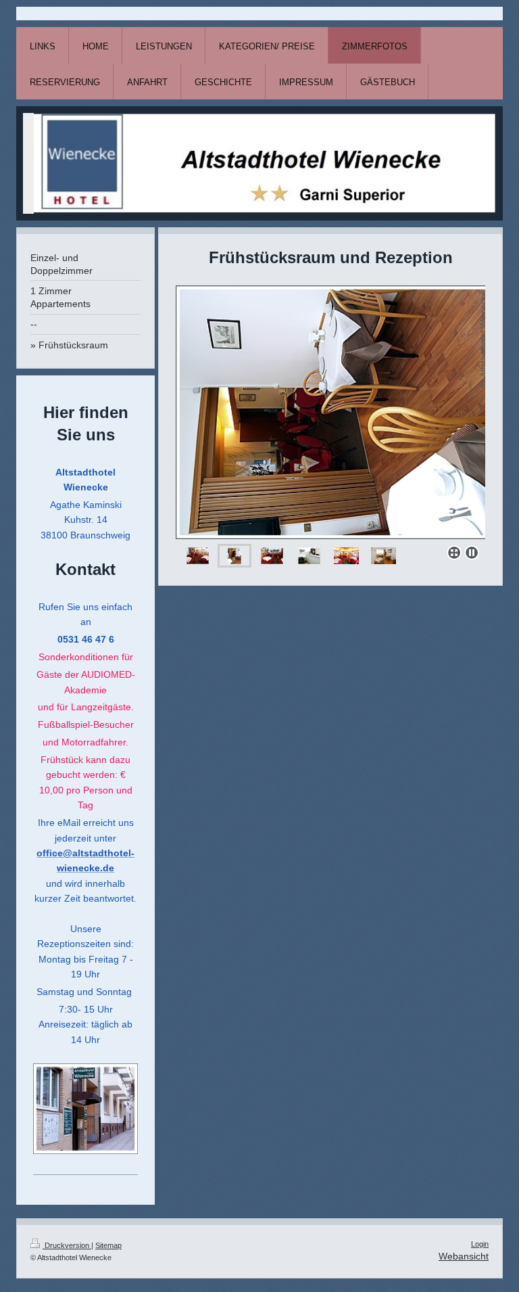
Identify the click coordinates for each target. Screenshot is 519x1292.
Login (480, 1244)
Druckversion (67, 1245)
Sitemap (108, 1245)
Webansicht (464, 1256)
